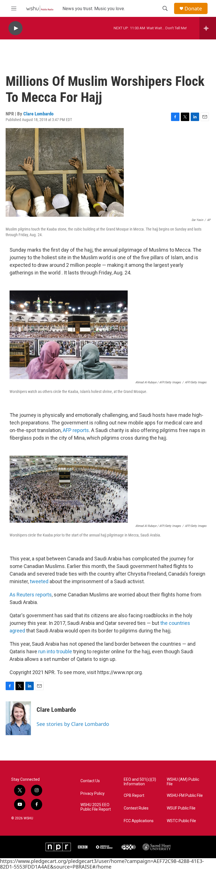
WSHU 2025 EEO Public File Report (95, 807)
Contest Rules (136, 808)
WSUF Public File (181, 808)
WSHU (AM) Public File (183, 781)
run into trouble (55, 651)
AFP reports (76, 430)
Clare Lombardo (38, 114)
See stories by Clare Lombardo (73, 724)
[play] (15, 28)
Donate (193, 9)
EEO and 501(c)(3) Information (140, 781)
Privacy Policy (92, 793)
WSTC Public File (181, 821)
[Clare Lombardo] (18, 718)
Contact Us (90, 781)
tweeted (40, 581)
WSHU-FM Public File (185, 795)
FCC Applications (139, 821)
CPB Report (134, 795)
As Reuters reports (31, 595)
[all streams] (207, 28)
